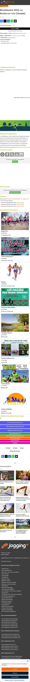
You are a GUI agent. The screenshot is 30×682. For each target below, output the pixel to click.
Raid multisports (15, 440)
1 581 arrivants (19, 202)
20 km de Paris (5, 573)
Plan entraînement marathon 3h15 (10, 627)
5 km (22, 448)
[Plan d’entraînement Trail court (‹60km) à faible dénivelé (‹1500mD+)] (23, 524)
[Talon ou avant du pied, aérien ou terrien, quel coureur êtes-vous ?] (7, 491)
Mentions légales (5, 554)
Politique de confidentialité (19, 680)
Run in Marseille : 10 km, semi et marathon (11, 591)
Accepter (15, 669)
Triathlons (15, 443)
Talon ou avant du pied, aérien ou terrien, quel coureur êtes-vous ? (5, 499)
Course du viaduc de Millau (8, 589)
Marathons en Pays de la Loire (15, 430)
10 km (8, 448)
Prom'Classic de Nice (6, 602)
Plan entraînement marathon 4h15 (10, 620)
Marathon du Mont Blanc (7, 609)
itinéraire (24, 33)
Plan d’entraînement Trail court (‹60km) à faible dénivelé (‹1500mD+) (22, 532)
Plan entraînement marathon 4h (9, 622)
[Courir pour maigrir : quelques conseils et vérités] (23, 508)
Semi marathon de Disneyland (9, 611)
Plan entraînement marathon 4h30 (10, 618)
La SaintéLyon (5, 585)
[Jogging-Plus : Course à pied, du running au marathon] (9, 2)
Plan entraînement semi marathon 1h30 (11, 637)
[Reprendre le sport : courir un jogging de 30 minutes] (7, 508)
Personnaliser (15, 677)
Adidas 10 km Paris (6, 580)
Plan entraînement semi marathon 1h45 (11, 636)
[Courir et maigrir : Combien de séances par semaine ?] (23, 475)
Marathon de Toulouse (7, 601)
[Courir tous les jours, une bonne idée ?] (7, 524)
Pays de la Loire (16, 35)
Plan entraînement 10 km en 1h (9, 644)
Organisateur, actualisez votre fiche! (21, 97)
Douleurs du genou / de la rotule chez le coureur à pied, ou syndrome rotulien (23, 499)
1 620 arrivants (19, 204)
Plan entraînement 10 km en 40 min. (10, 649)
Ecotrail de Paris (5, 604)
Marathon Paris (5, 568)
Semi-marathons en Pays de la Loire (15, 426)
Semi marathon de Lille (7, 597)
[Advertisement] (15, 55)
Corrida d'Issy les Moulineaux (8, 596)
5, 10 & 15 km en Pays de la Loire (15, 422)
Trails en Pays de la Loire (15, 433)
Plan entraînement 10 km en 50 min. (10, 646)
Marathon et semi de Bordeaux (9, 584)
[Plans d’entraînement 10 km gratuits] (7, 475)
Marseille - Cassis (6, 579)
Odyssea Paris (5, 592)
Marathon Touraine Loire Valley (9, 582)
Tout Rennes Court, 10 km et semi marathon (12, 594)
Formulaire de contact (6, 561)
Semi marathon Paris (6, 570)
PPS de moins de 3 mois (24, 147)
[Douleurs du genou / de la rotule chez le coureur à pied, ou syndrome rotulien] (23, 491)
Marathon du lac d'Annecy (8, 606)
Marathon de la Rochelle (7, 599)
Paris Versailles (5, 575)
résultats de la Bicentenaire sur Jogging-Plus (18, 199)
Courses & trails (4, 5)
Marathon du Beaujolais (7, 587)
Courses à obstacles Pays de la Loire (15, 436)
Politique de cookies (9, 680)
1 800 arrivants (19, 206)
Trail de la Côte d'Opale (7, 608)
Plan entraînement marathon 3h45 (10, 624)
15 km (15, 448)
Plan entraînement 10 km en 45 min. (10, 647)
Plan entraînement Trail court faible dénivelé (12, 656)
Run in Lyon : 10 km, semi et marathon (10, 572)
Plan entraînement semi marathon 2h (10, 634)
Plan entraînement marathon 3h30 (10, 625)
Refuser (15, 673)
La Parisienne (5, 577)
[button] (27, 661)
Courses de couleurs (15, 438)
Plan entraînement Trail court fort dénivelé (11, 658)
